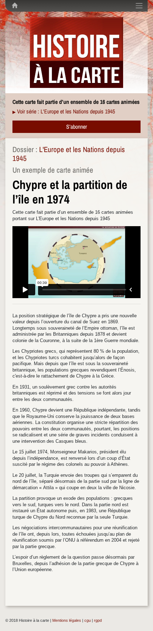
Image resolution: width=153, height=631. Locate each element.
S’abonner (76, 126)
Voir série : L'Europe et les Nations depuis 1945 (66, 111)
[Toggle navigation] (139, 5)
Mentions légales (66, 620)
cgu (87, 620)
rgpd (98, 620)
